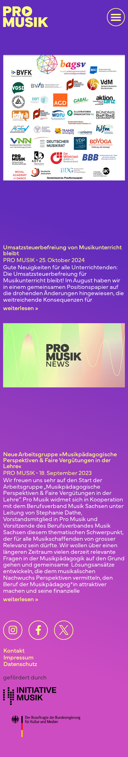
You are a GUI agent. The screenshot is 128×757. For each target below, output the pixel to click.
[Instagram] (12, 630)
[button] (116, 17)
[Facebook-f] (38, 630)
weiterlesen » (20, 308)
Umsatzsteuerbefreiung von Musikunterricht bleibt (62, 250)
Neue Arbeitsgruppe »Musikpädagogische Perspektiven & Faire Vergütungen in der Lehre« (60, 460)
